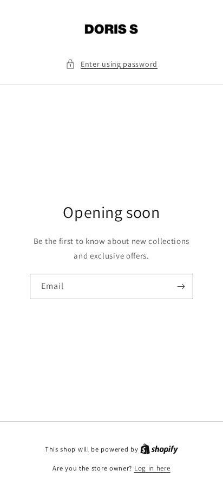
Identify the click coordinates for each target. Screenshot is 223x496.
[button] (111, 64)
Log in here (152, 468)
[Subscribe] (181, 286)
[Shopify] (159, 449)
